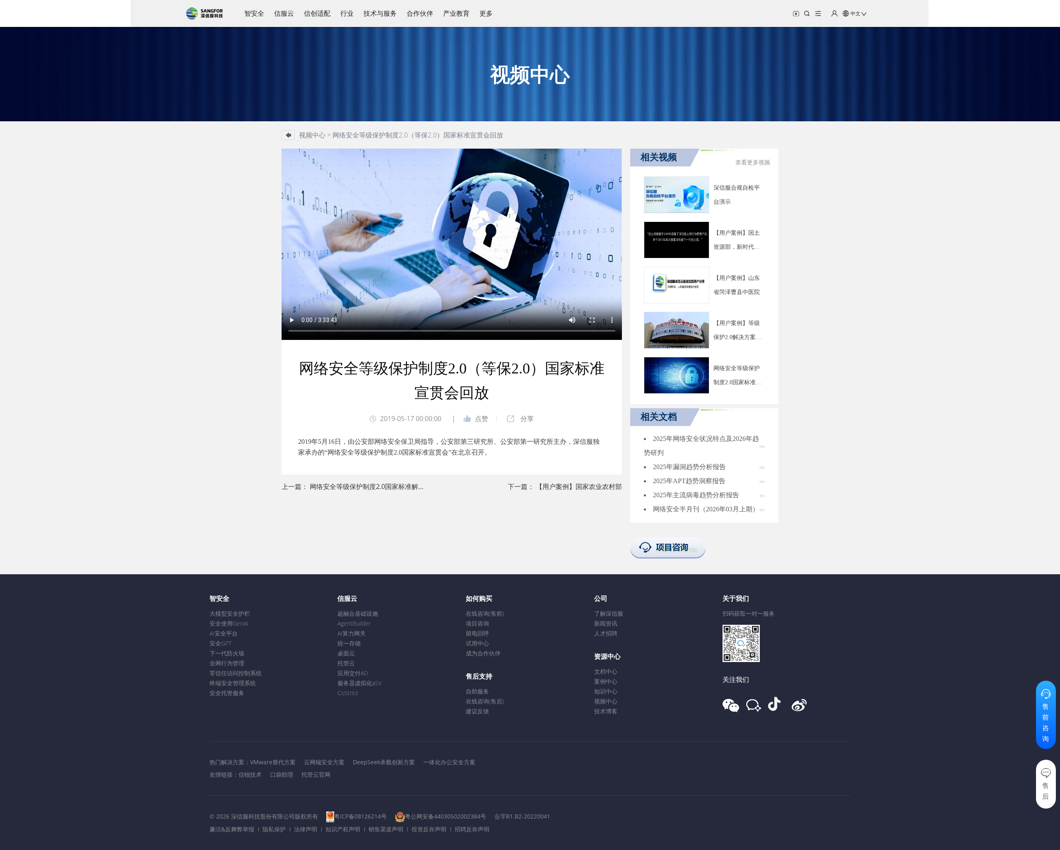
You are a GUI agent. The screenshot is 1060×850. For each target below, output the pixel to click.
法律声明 (305, 829)
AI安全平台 (224, 633)
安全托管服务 (227, 693)
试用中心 (477, 643)
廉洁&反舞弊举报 (232, 829)
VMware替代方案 (273, 762)
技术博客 (605, 711)
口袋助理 (281, 774)
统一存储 (349, 643)
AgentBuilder (354, 623)
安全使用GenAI (229, 623)
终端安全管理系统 (233, 683)
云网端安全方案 (324, 762)
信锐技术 (250, 774)
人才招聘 (605, 633)
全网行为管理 (227, 663)
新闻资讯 (605, 623)
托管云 (346, 663)
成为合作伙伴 (483, 653)
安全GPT (220, 643)
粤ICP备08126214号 (360, 816)
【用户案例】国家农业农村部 (579, 486)
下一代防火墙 (227, 653)
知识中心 (605, 691)
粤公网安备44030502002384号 (445, 816)
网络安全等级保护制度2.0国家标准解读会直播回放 (384, 486)
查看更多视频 (752, 162)
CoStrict (347, 693)
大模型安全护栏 (230, 613)
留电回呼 (477, 633)
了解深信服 (608, 613)
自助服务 (477, 691)
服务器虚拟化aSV (359, 683)
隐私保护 (274, 829)
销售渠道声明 (386, 829)
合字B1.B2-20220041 (522, 816)
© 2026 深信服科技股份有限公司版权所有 (264, 816)
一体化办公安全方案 (449, 762)
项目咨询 (477, 623)
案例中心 (605, 681)
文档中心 (605, 671)
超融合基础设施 (357, 613)
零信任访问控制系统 (236, 673)
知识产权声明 (342, 829)
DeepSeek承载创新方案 (384, 762)
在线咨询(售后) (485, 701)
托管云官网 (315, 774)
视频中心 (605, 701)
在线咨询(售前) (485, 613)
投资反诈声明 (429, 829)
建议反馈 (477, 711)
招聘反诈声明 (472, 829)
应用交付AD (352, 673)
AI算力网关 (351, 633)
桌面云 (346, 653)
